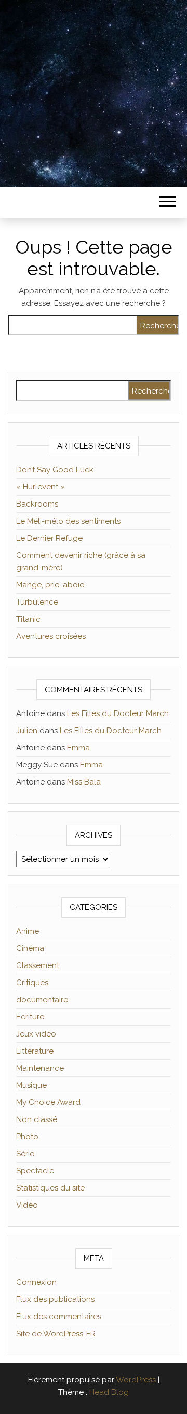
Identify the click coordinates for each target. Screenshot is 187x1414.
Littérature (35, 1051)
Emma (78, 747)
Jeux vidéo (36, 1034)
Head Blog (109, 1392)
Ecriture (30, 1016)
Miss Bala (84, 782)
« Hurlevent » (40, 487)
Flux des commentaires (58, 1316)
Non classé (36, 1119)
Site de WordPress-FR (56, 1333)
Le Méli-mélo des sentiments (68, 521)
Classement (37, 965)
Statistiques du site (50, 1188)
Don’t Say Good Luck (55, 469)
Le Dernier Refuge (49, 538)
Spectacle (35, 1170)
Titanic (28, 619)
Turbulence (37, 602)
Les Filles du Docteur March (118, 713)
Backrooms (37, 504)
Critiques (32, 982)
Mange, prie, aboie (50, 585)
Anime (27, 931)
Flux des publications (55, 1299)
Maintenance (40, 1068)
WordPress (136, 1379)
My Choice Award (48, 1102)
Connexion (36, 1282)
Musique (31, 1085)
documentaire (42, 999)
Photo (27, 1136)
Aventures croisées (51, 636)
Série (25, 1153)
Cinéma (30, 948)
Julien (26, 730)
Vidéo (27, 1205)
